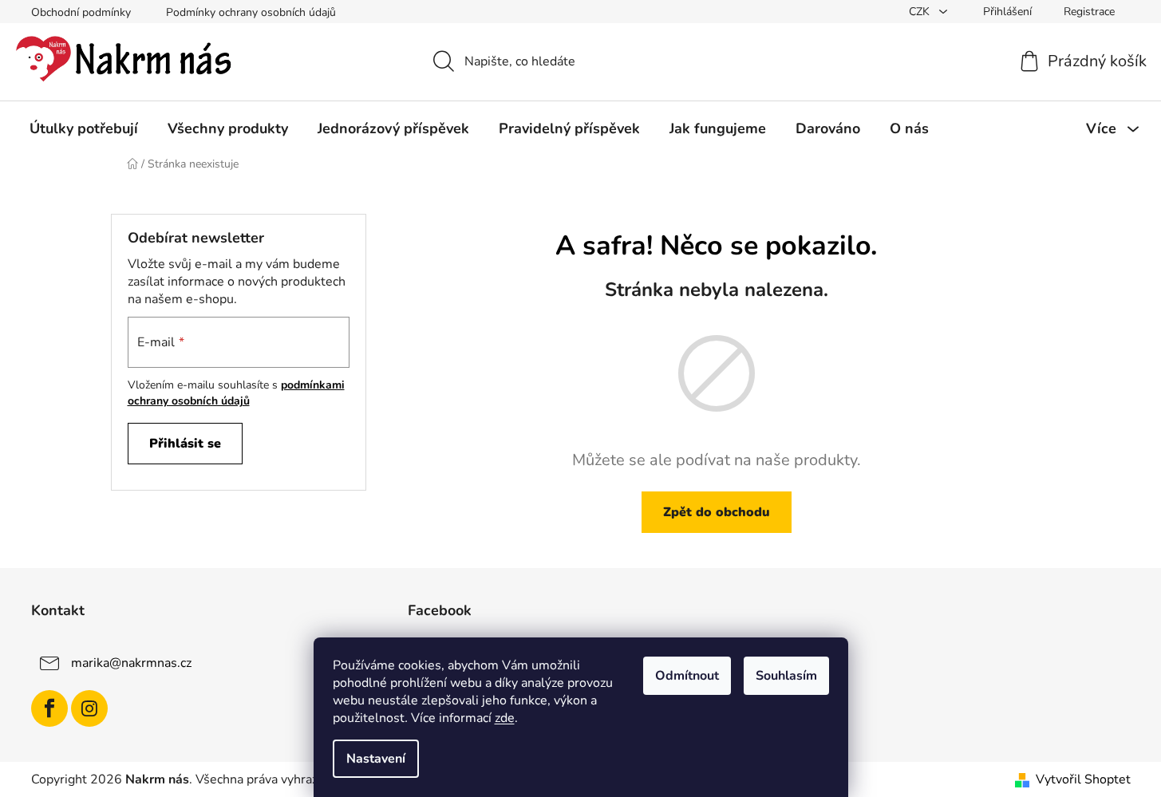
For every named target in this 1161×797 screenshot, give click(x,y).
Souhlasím (786, 676)
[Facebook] (49, 708)
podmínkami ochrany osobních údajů (236, 392)
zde (505, 718)
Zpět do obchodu (716, 512)
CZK (921, 11)
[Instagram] (89, 708)
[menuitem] (83, 128)
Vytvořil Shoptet (1083, 779)
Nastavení (375, 758)
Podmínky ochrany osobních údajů (251, 12)
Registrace (1089, 11)
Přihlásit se (185, 443)
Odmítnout (687, 676)
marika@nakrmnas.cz (131, 663)
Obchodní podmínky (81, 12)
